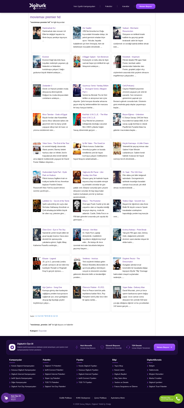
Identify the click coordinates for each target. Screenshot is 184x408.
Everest (45, 57)
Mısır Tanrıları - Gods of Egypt (54, 114)
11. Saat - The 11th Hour (132, 172)
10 (49, 316)
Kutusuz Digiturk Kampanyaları (23, 370)
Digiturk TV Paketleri (53, 366)
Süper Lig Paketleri (52, 378)
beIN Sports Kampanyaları (21, 378)
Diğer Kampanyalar (19, 382)
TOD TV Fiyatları (85, 382)
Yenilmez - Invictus (90, 258)
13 (57, 316)
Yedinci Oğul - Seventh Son (134, 201)
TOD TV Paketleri (52, 382)
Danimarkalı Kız (49, 28)
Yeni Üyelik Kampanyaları (84, 6)
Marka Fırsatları (155, 378)
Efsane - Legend (49, 258)
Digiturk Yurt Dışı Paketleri (55, 386)
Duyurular (43, 331)
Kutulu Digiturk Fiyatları (88, 366)
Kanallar (125, 6)
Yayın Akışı (118, 366)
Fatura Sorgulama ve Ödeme (126, 386)
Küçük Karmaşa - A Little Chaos (136, 143)
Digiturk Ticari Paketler (158, 386)
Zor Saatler (86, 28)
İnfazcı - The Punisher (91, 201)
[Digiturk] (38, 6)
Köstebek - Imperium (131, 57)
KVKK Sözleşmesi (83, 398)
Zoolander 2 (47, 86)
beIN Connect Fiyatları (87, 378)
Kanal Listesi (119, 370)
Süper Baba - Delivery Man (134, 287)
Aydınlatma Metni (118, 398)
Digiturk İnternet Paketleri (55, 374)
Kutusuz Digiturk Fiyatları (88, 370)
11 (52, 316)
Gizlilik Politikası (65, 398)
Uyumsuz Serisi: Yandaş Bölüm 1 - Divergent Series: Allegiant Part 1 (95, 89)
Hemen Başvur (145, 6)
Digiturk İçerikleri (155, 382)
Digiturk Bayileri (120, 374)
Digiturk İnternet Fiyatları (88, 374)
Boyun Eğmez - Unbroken (133, 114)
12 (54, 316)
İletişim (152, 366)
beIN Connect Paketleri (54, 370)
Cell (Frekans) (128, 86)
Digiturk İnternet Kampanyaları (23, 374)
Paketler (108, 6)
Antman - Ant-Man (89, 230)
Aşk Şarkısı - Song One (52, 287)
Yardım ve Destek (121, 382)
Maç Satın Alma (120, 378)
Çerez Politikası (100, 398)
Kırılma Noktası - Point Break (134, 230)
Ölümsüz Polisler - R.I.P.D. (93, 287)
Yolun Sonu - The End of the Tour (55, 143)
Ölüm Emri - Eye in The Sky (53, 230)
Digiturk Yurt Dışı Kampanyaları (23, 386)
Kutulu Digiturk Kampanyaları (22, 366)
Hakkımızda (153, 370)
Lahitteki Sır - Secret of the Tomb (55, 201)
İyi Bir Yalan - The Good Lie (93, 143)
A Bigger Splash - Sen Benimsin (95, 57)
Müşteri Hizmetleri (156, 374)
